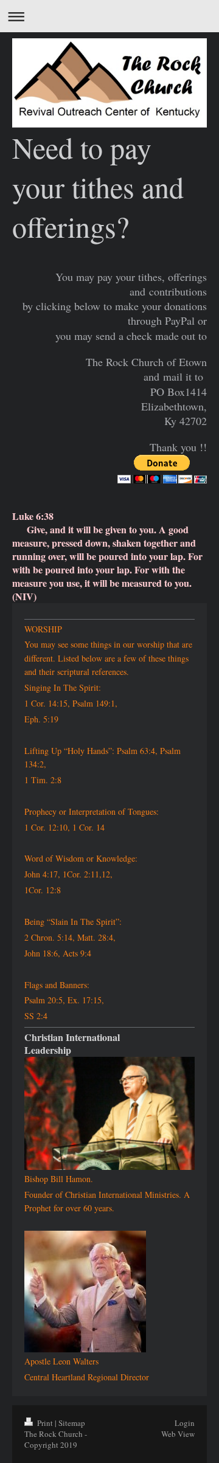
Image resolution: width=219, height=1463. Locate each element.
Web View (178, 1433)
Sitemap (71, 1422)
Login (185, 1422)
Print (45, 1422)
